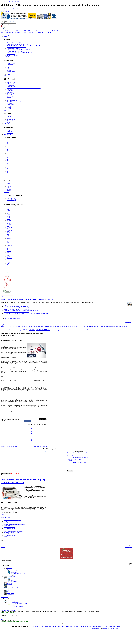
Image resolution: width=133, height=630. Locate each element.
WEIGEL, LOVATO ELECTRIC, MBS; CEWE (19, 49)
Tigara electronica (11, 71)
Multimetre (10, 584)
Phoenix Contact (11, 95)
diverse (86, 326)
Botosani (9, 216)
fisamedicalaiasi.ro (49, 626)
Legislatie (9, 116)
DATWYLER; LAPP (19, 573)
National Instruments (12, 100)
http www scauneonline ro (110, 626)
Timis (8, 259)
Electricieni (6, 192)
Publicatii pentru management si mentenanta (14, 524)
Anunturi (6, 177)
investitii (76, 326)
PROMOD (9, 89)
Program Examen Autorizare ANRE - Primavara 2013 (17, 305)
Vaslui (8, 262)
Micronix (9, 97)
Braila (8, 219)
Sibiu (8, 255)
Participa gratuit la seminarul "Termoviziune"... (74, 460)
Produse (6, 36)
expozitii (91, 326)
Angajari (9, 186)
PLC (7, 326)
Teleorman (9, 258)
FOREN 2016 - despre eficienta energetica (77, 457)
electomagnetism (85, 330)
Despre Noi (3, 8)
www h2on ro (69, 626)
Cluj (8, 226)
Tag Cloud (3, 325)
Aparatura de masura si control (6, 614)
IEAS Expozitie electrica (13, 99)
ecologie (57, 330)
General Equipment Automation (14, 101)
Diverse (9, 190)
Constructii (9, 70)
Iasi (7, 241)
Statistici (9, 118)
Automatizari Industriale (9, 527)
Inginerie (9, 69)
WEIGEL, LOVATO (12, 582)
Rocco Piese (57, 626)
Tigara (12, 579)
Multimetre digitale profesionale (14, 51)
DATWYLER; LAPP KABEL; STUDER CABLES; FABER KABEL (24, 45)
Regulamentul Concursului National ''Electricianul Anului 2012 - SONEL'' (22, 310)
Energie (9, 66)
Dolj (8, 231)
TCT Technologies (11, 601)
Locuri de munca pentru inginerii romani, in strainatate (17, 307)
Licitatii (8, 187)
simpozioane (103, 326)
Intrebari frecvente (40, 32)
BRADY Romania (11, 108)
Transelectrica (10, 92)
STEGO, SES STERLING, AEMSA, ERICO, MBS (20, 52)
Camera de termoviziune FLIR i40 (15, 42)
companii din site (18, 606)
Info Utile (6, 110)
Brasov (8, 217)
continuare (98, 329)
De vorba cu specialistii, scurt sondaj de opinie (12, 318)
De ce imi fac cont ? (29, 32)
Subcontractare (7, 522)
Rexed (118, 626)
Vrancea (9, 265)
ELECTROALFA (11, 83)
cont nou (3, 547)
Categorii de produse (6, 517)
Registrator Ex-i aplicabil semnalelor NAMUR (18, 44)
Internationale (10, 131)
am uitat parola (128, 547)
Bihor (8, 213)
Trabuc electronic (11, 54)
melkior (82, 626)
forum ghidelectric (6, 1)
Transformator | (11, 576)
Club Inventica (10, 73)
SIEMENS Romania (12, 90)
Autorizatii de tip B (11, 200)
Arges (8, 210)
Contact (19, 8)
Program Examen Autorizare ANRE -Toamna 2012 (16, 309)
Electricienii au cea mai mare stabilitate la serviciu (16, 306)
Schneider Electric (11, 82)
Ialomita (9, 240)
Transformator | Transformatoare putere (16, 47)
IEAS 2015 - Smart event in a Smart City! (77, 462)
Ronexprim (9, 103)
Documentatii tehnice (12, 120)
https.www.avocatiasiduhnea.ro (36, 626)
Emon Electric (10, 85)
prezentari (108, 326)
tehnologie (26, 330)
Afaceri (8, 74)
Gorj (8, 235)
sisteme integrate (55, 326)
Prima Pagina (7, 35)
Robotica (6, 521)
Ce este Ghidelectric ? (17, 32)
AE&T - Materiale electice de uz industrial (8, 610)
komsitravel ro (88, 626)
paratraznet (3, 329)
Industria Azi (7, 56)
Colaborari (9, 189)
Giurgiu (9, 234)
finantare (82, 326)
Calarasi (9, 224)
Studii (2, 316)
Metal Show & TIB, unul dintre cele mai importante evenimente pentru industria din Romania (39, 31)
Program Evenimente (6, 32)
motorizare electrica (65, 330)
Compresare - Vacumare (9, 538)
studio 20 (63, 626)
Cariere (8, 122)
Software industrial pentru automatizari (13, 531)
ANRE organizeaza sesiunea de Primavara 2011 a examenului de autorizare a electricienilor (26, 313)
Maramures (9, 244)
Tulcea (8, 260)
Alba (8, 208)
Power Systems (10, 96)
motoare (42, 326)
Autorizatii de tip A (11, 198)
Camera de (9, 568)
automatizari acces (115, 326)
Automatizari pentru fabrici (10, 528)
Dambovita (9, 230)
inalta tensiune (123, 326)
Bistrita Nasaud (10, 214)
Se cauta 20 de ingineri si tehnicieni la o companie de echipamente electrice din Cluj (27, 299)
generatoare (48, 326)
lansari (93, 330)
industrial (3, 326)
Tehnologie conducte (9, 534)
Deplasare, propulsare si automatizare (13, 532)
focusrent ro (77, 626)
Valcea (8, 263)
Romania (62, 326)
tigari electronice (16, 1)
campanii (20, 330)
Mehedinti (9, 245)
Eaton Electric (10, 104)
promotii (8, 329)
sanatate (73, 329)
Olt (7, 249)
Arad (8, 209)
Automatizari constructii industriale (12, 535)
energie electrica (39, 329)
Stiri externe (10, 133)
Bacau (8, 212)
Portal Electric (24, 626)
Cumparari (9, 185)
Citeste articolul (6, 514)
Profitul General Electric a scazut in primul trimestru (16, 312)
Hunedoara (9, 238)
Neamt (8, 248)
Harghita (9, 237)
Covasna (9, 228)
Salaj (8, 253)
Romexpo (9, 106)
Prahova (9, 251)
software (28, 326)
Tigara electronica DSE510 (13, 48)
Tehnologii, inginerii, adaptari (11, 529)
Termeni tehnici (7, 134)
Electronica (9, 67)
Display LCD (10, 593)
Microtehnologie (8, 525)
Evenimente (8, 31)
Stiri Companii (7, 75)
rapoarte (52, 330)
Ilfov (8, 242)
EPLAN (9, 107)
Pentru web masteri (96, 628)
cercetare (78, 330)
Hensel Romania (11, 93)
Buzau (8, 221)
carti (90, 330)
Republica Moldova (35, 326)
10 (31, 440)
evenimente (96, 326)
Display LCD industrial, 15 (13, 55)
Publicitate (48, 32)
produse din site (4, 597)
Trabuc (9, 590)
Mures (8, 246)
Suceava (9, 256)
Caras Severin (10, 223)
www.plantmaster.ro (98, 626)
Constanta (9, 227)
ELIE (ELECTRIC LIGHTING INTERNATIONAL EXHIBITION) (24, 88)
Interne (13, 31)
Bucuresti (9, 220)
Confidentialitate (12, 8)
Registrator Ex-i (14, 570)
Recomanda (28, 421)
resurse (67, 326)
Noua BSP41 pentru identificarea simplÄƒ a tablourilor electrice (23, 481)
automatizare (14, 330)
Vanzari (8, 183)
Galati (8, 233)
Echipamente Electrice (12, 63)
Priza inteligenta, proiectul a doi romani (76, 456)
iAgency (2, 619)
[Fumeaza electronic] (7, 295)
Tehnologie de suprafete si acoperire (12, 520)
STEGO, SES (14, 587)
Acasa (2, 31)
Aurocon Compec (11, 86)
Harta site (104, 628)
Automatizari (10, 64)
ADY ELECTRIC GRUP (20, 603)
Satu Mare (9, 252)
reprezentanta (22, 326)
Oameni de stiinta (11, 119)
